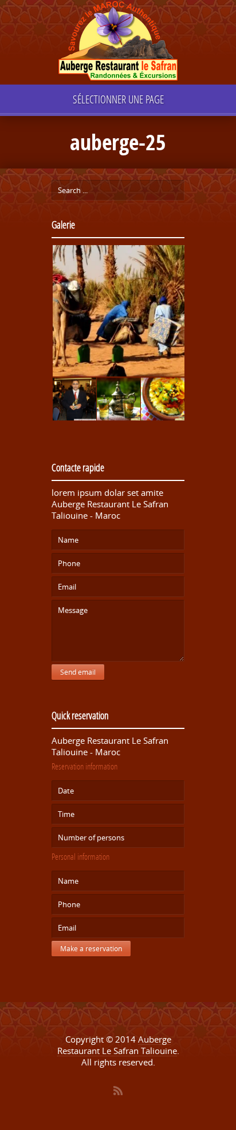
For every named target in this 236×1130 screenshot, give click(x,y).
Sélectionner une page (118, 99)
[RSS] (118, 1090)
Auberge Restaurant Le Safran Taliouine (117, 1044)
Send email (78, 672)
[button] (118, 311)
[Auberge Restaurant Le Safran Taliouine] (118, 42)
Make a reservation (91, 948)
